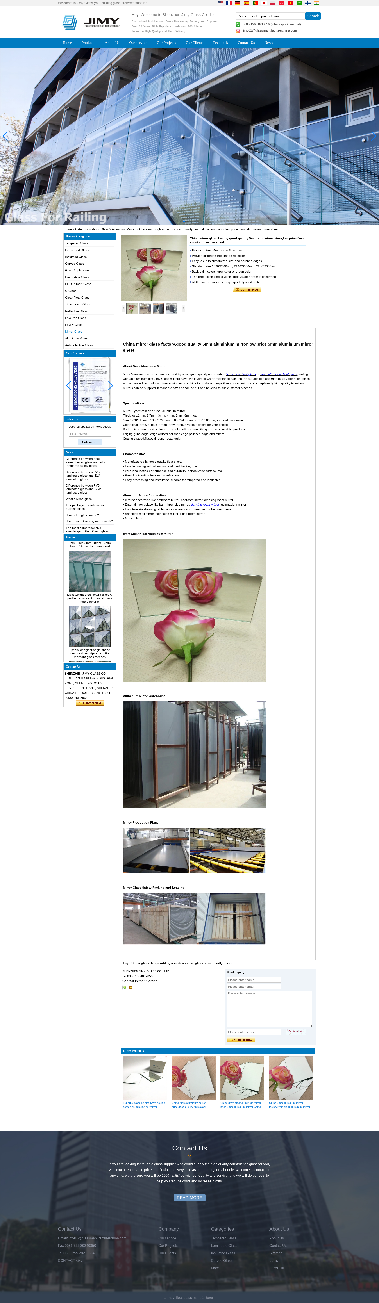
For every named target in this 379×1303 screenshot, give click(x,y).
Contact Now (90, 703)
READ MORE (189, 1197)
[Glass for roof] (189, 136)
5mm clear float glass (241, 374)
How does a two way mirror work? (89, 500)
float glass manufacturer (194, 1297)
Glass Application (77, 270)
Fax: (61, 1246)
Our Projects (166, 43)
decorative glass (190, 963)
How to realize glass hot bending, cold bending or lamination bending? (89, 529)
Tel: (60, 1253)
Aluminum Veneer (77, 338)
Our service (138, 43)
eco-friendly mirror (218, 963)
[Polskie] (272, 2)
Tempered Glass (76, 243)
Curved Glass (74, 263)
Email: (63, 1238)
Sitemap (275, 1253)
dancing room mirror (205, 504)
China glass (140, 963)
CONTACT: (66, 1260)
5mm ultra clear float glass (278, 374)
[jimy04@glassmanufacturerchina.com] (130, 987)
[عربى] (299, 2)
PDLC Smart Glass (78, 284)
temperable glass (164, 963)
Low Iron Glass (75, 318)
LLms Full (277, 1268)
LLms (273, 1260)
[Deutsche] (237, 2)
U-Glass (70, 290)
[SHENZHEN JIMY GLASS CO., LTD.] (90, 31)
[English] (220, 2)
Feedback (220, 43)
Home (67, 43)
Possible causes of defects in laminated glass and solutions (86, 518)
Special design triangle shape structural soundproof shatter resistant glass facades (89, 632)
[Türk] (281, 2)
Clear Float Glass (77, 297)
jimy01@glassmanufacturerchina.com (270, 30)
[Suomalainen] (308, 2)
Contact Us (246, 43)
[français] (229, 2)
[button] (181, 221)
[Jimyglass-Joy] (124, 987)
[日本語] (264, 2)
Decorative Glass (77, 277)
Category (81, 229)
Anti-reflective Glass (79, 345)
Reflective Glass (76, 311)
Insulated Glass (76, 256)
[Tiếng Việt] (290, 2)
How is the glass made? (82, 494)
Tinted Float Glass (77, 304)
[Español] (246, 2)
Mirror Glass (100, 229)
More (215, 1268)
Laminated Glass (77, 250)
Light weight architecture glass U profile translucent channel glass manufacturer (89, 577)
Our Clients (195, 43)
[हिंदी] (316, 2)
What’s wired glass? (79, 477)
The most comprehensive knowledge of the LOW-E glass (87, 508)
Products (88, 43)
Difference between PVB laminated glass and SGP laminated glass (83, 467)
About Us (112, 43)
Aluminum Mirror (123, 229)
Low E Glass (73, 324)
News (269, 43)
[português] (255, 2)
